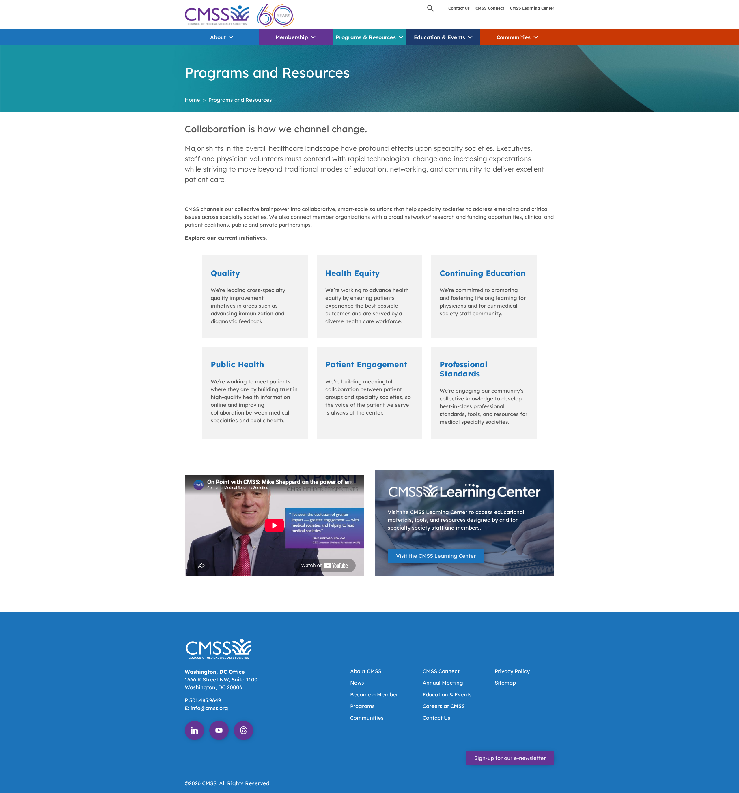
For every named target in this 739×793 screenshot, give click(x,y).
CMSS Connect (489, 7)
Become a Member (374, 694)
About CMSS (365, 671)
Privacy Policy (512, 671)
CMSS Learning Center (532, 7)
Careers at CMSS (444, 706)
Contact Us (459, 7)
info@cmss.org (209, 708)
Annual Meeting (443, 682)
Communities (514, 37)
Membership (291, 37)
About (218, 37)
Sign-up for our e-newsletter (510, 758)
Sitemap (505, 682)
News (357, 682)
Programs (362, 706)
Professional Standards (463, 368)
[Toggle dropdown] (231, 37)
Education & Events (439, 37)
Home (192, 100)
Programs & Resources (366, 37)
